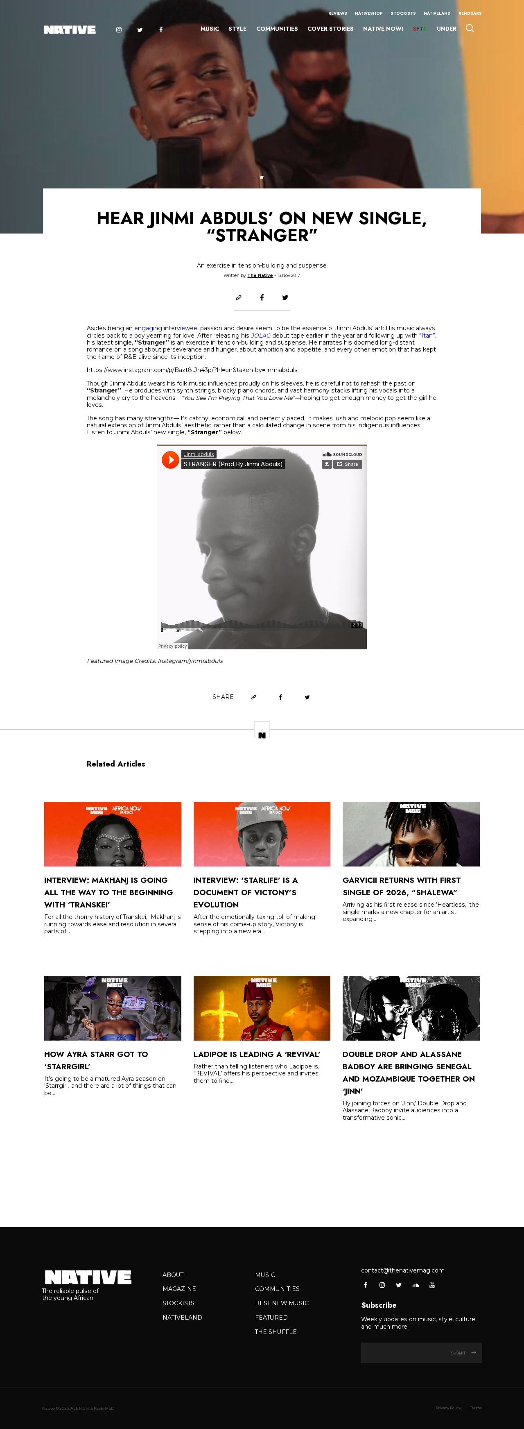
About (173, 1275)
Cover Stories (330, 29)
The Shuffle (276, 1332)
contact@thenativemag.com (403, 1270)
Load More (262, 1175)
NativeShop (369, 13)
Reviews (337, 13)
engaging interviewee (165, 328)
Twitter (140, 30)
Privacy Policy (448, 1408)
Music (210, 29)
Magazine (179, 1289)
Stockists (403, 13)
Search (470, 28)
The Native (260, 275)
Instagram (118, 30)
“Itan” (427, 335)
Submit (459, 1353)
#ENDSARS (470, 13)
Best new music (282, 1303)
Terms (476, 1408)
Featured (271, 1317)
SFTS (420, 29)
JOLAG (261, 335)
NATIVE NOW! (383, 29)
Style (237, 29)
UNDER (446, 29)
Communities (277, 29)
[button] (262, 177)
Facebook (161, 30)
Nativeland (437, 13)
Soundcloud (415, 1285)
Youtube (431, 1285)
